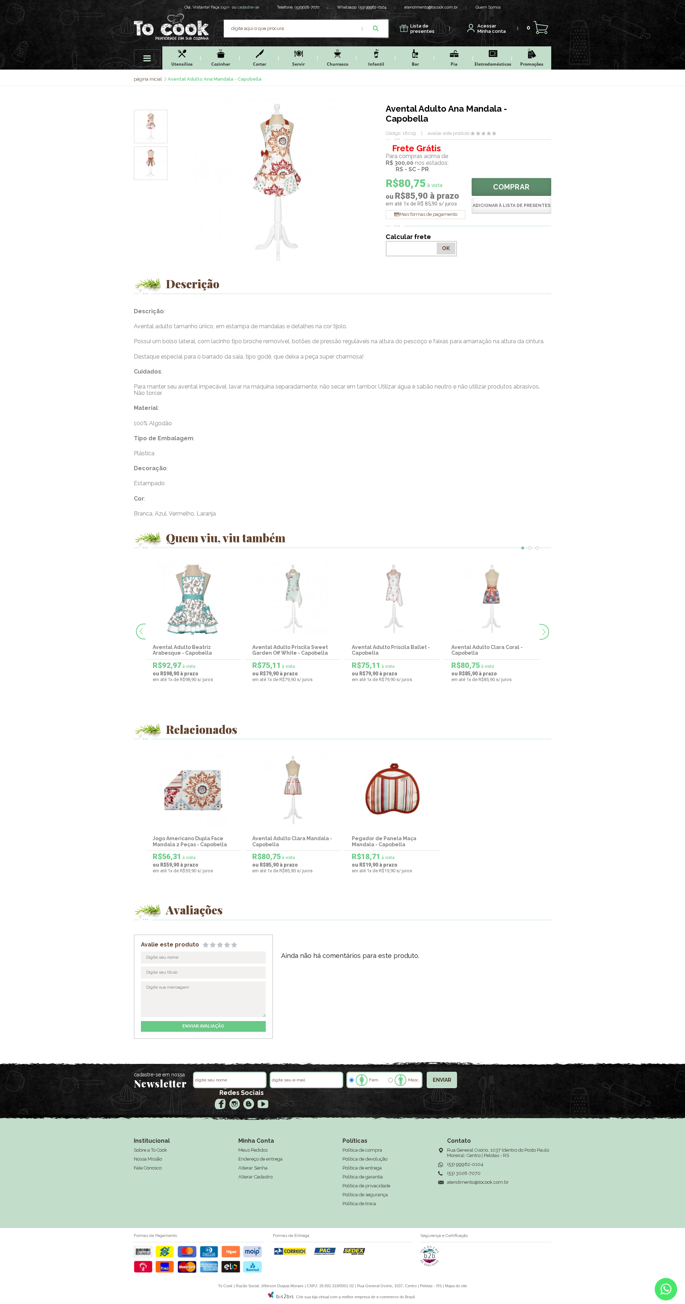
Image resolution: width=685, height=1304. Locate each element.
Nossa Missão (148, 1159)
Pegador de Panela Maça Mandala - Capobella (384, 841)
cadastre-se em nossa (159, 1074)
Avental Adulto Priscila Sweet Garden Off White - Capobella (290, 650)
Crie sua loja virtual (312, 1297)
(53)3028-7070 (307, 7)
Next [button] (544, 632)
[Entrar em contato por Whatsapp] (666, 1291)
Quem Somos (488, 7)
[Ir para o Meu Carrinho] (540, 27)
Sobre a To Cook (150, 1150)
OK (446, 248)
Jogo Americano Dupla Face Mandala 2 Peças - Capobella (190, 841)
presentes (422, 29)
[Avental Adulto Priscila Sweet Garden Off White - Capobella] (293, 598)
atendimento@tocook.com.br (431, 7)
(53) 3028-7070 (464, 1173)
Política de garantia (362, 1176)
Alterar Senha (253, 1168)
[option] (151, 126)
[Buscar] (375, 28)
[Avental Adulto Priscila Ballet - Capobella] (392, 598)
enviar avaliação (203, 1026)
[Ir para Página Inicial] (148, 79)
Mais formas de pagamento (428, 214)
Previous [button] (141, 631)
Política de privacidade (366, 1185)
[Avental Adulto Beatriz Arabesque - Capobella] (193, 598)
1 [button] (522, 548)
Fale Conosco (148, 1168)
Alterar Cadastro (255, 1176)
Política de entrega (362, 1168)
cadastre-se (248, 7)
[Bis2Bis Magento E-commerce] (280, 1297)
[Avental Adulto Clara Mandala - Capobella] (293, 790)
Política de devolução (364, 1159)
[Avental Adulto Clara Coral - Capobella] (492, 598)
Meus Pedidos (253, 1150)
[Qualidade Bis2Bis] (429, 1264)
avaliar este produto (449, 133)
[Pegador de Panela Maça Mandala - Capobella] (392, 790)
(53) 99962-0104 (372, 7)
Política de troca (359, 1203)
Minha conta (491, 29)
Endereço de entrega (260, 1159)
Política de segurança (365, 1194)
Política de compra (362, 1150)
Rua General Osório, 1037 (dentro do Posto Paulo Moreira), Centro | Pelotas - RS (498, 1152)
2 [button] (530, 548)
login (225, 7)
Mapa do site (456, 1286)
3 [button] (537, 548)
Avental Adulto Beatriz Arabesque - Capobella (182, 650)
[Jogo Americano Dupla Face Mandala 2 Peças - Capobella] (193, 790)
